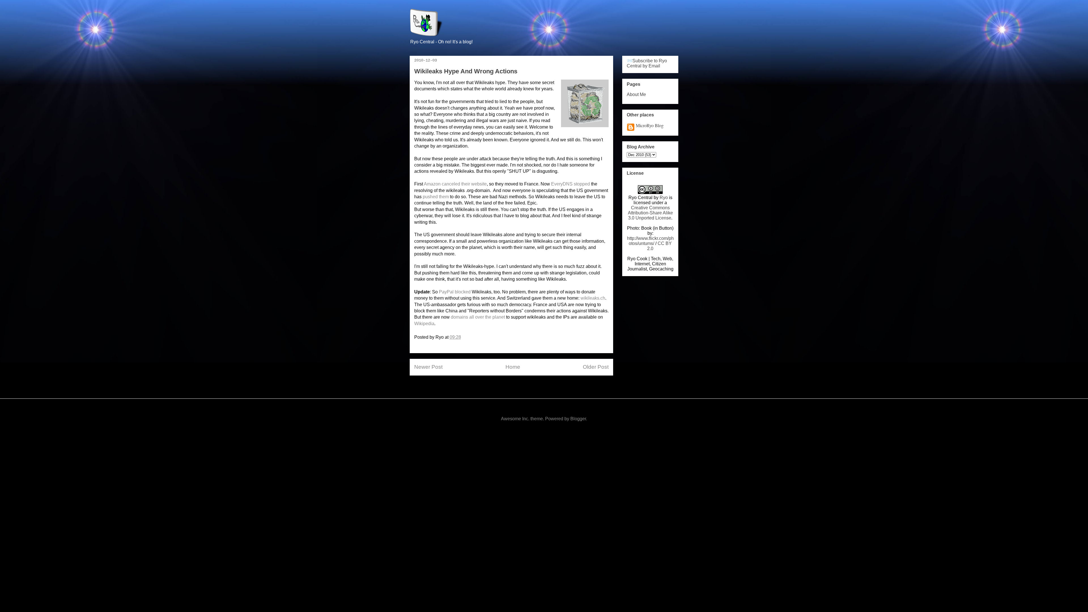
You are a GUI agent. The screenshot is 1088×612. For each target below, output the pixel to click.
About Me (636, 94)
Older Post (596, 367)
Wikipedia (424, 323)
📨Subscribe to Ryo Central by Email (647, 63)
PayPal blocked (455, 291)
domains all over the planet (478, 317)
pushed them (436, 196)
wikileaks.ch (593, 298)
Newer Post (428, 367)
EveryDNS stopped (570, 184)
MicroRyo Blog (650, 125)
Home (512, 367)
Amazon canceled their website (455, 184)
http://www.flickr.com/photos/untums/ (650, 241)
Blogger (578, 418)
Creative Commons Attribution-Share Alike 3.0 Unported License (650, 212)
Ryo (664, 197)
